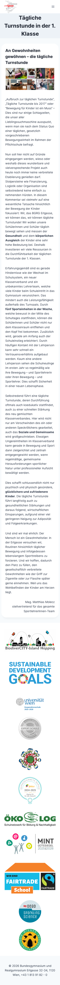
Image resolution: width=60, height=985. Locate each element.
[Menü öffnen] (53, 6)
